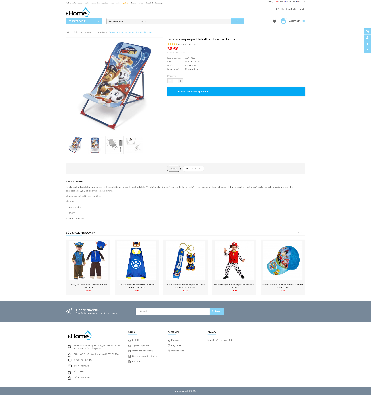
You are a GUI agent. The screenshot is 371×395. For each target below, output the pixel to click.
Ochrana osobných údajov (144, 356)
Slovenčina (290, 1)
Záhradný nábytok (83, 32)
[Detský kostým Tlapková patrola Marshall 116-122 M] (234, 260)
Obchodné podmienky (142, 350)
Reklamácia (137, 361)
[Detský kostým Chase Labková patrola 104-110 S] (88, 260)
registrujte (125, 3)
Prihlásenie (283, 9)
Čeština (301, 1)
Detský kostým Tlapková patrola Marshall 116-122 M (234, 286)
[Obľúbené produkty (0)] (274, 21)
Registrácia (299, 9)
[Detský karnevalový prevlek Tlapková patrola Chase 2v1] (136, 260)
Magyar (272, 1)
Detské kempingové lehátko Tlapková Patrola (130, 32)
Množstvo (172, 76)
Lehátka (101, 32)
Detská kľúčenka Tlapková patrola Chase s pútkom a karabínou (185, 286)
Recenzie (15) (193, 168)
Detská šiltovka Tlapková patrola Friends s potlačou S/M (282, 286)
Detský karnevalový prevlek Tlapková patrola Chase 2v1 (136, 286)
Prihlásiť (216, 311)
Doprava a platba (140, 345)
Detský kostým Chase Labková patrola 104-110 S (88, 286)
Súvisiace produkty (80, 232)
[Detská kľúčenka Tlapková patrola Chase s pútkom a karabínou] (185, 260)
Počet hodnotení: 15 (191, 44)
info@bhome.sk (81, 365)
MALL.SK (228, 340)
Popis (174, 168)
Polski (280, 1)
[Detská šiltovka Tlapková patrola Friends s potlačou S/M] (282, 260)
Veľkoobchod (177, 350)
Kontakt (135, 340)
